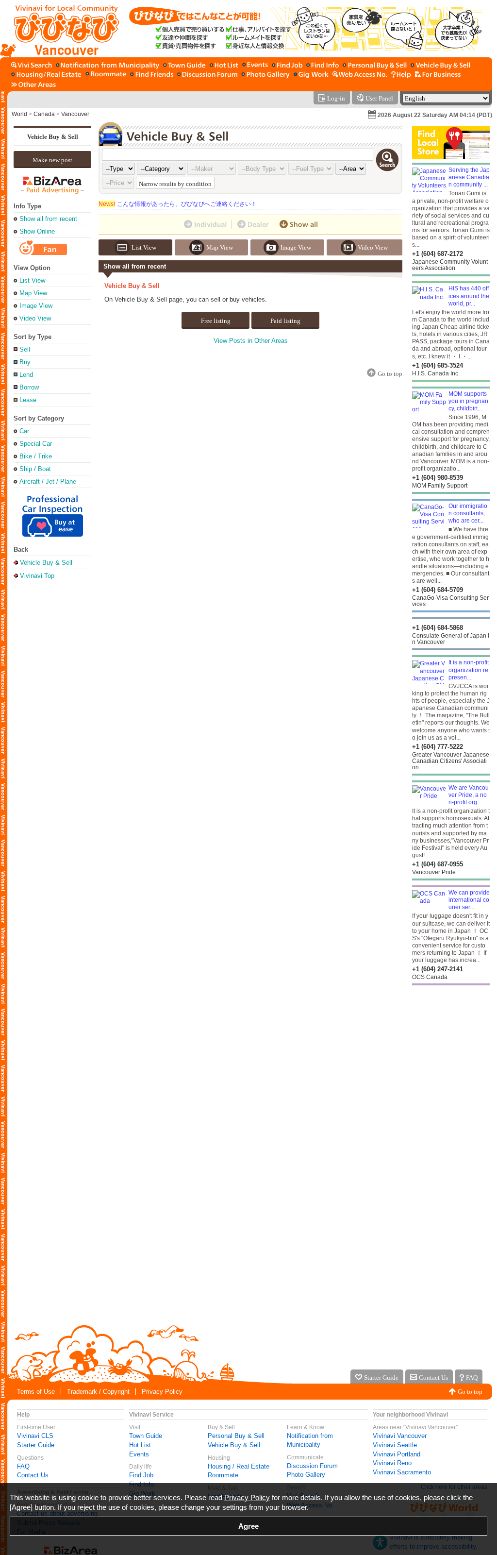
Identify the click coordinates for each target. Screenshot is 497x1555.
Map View (33, 293)
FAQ (23, 1466)
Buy (25, 362)
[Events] (255, 65)
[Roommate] (105, 75)
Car (24, 431)
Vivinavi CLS (35, 1435)
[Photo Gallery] (265, 75)
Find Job (141, 1475)
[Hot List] (224, 65)
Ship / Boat (35, 469)
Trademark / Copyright (98, 1391)
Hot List (140, 1445)
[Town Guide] (184, 65)
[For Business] (438, 75)
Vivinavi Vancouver (400, 1435)
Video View (35, 318)
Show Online (37, 231)
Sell (24, 349)
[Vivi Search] (31, 65)
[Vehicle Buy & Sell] (440, 65)
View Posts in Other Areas (251, 340)
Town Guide (145, 1435)
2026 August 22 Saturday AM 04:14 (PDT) (435, 115)
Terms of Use (36, 1391)
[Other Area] (33, 84)
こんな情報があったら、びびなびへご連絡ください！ (178, 204)
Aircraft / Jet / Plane (47, 481)
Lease (27, 400)
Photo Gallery (306, 1474)
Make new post (52, 160)
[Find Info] (322, 65)
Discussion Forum (312, 1466)
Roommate (223, 1475)
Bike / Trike (35, 456)
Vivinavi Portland (396, 1454)
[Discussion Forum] (207, 75)
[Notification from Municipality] (107, 65)
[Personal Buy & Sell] (375, 65)
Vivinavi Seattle (395, 1445)
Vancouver (75, 114)
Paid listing (285, 320)
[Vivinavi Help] (401, 75)
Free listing (216, 320)
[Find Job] (287, 65)
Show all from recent (48, 219)
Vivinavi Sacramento (402, 1472)
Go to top (470, 1391)
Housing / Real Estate (238, 1466)
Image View (35, 306)
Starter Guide (35, 1445)
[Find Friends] (151, 75)
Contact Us (33, 1475)
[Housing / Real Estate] (46, 75)
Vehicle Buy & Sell (52, 136)
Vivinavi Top (37, 575)
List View (32, 280)
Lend (26, 375)
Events (139, 1454)
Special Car (35, 443)
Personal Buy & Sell (236, 1435)
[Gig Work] (311, 75)
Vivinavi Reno (392, 1463)
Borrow (29, 387)
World (19, 114)
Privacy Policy (162, 1391)
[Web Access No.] (359, 75)
